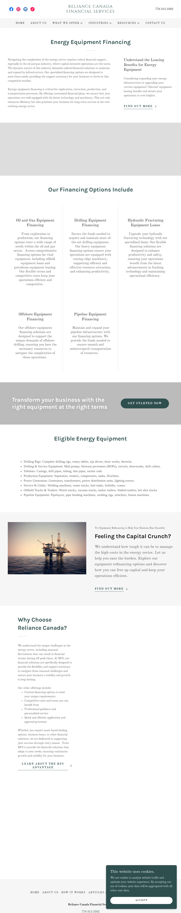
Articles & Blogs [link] (103, 892)
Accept (141, 900)
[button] (67, 23)
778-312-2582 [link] (164, 9)
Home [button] (34, 892)
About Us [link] (38, 23)
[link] (11, 9)
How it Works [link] (73, 892)
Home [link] (20, 23)
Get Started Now (145, 403)
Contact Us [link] (155, 23)
